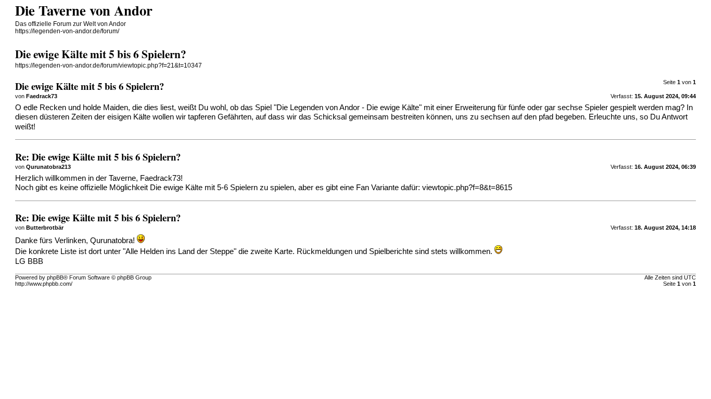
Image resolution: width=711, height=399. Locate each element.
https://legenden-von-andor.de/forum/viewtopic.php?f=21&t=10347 (108, 65)
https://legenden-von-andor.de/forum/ (67, 31)
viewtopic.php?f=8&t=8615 (467, 187)
